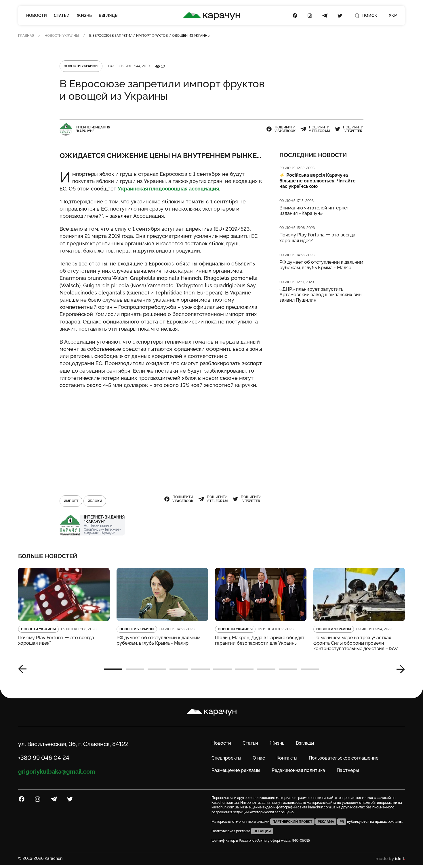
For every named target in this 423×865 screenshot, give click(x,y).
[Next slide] (398, 669)
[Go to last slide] (24, 669)
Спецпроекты (226, 758)
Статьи (62, 15)
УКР (393, 15)
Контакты (287, 758)
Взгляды (109, 15)
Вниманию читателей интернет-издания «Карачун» (315, 210)
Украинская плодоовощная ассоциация (168, 189)
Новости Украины (62, 35)
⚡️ (317, 180)
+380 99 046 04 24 (43, 757)
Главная (26, 35)
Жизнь (84, 15)
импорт (71, 501)
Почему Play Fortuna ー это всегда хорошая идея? (317, 237)
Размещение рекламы (236, 770)
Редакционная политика (298, 770)
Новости (36, 15)
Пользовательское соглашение (343, 758)
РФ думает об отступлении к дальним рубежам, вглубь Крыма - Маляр (321, 264)
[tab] (113, 669)
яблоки (94, 501)
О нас (259, 758)
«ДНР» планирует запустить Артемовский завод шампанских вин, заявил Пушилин (320, 294)
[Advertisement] (161, 434)
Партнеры (348, 770)
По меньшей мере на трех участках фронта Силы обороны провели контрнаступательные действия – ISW (355, 643)
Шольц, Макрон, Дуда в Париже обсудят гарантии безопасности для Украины (259, 640)
